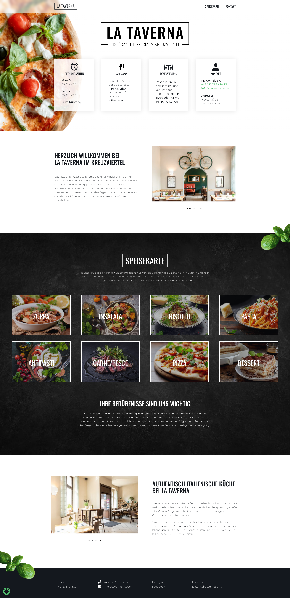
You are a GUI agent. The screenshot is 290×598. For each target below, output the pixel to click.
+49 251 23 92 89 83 (214, 84)
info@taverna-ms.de (215, 88)
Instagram (159, 582)
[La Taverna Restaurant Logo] (65, 3)
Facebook (158, 586)
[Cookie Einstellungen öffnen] (6, 594)
